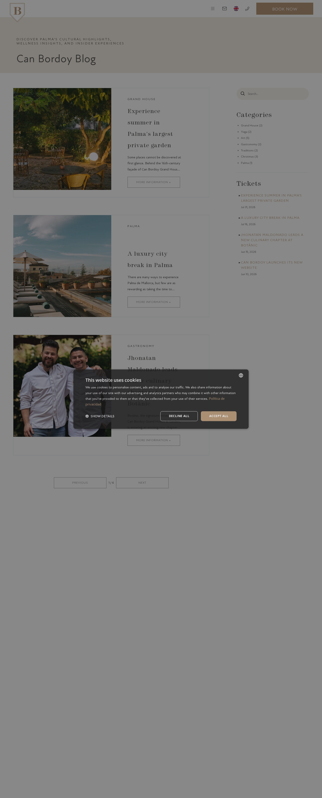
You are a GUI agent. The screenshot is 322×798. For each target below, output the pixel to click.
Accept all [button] (218, 416)
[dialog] (161, 399)
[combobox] (241, 375)
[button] (99, 416)
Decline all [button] (179, 416)
